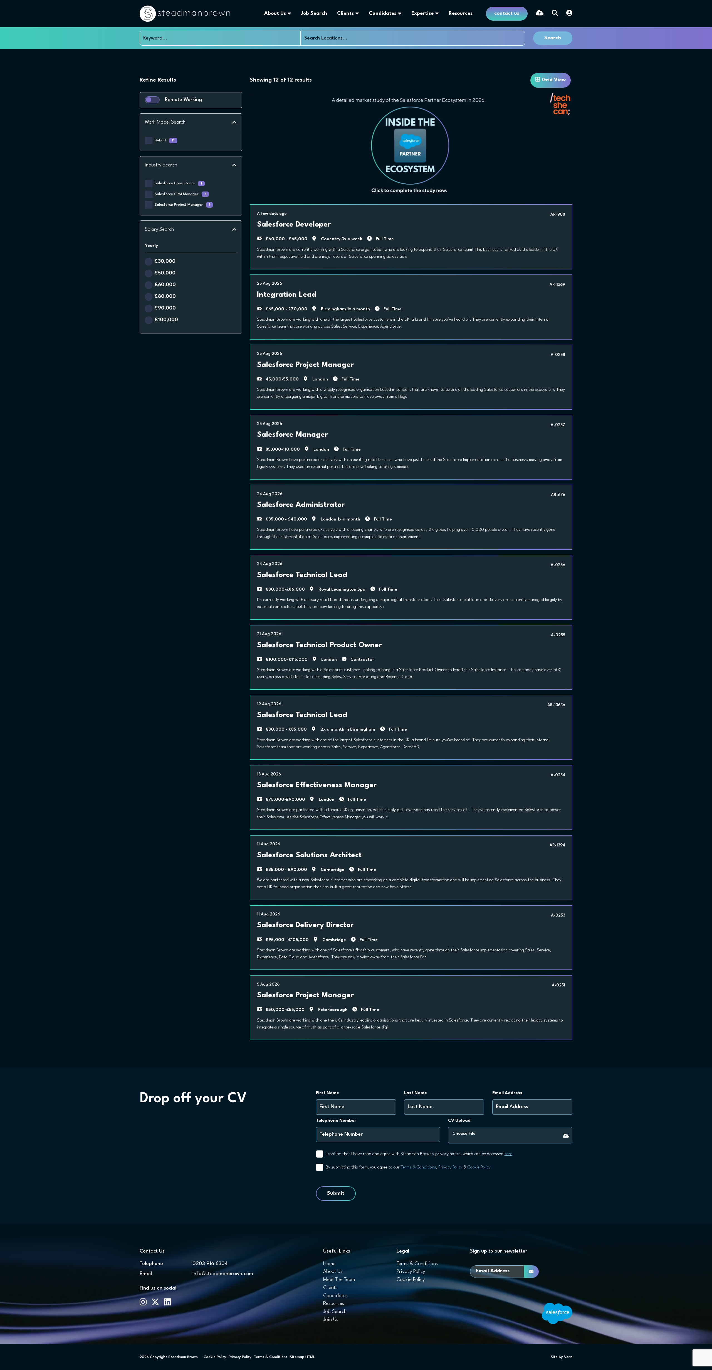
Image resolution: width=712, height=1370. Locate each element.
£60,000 (165, 285)
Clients (345, 13)
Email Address (507, 1093)
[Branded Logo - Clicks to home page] (185, 14)
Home (329, 1263)
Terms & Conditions (418, 1167)
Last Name (415, 1093)
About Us (275, 13)
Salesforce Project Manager (182, 205)
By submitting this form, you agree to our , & (408, 1167)
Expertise (422, 13)
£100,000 (166, 320)
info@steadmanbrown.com (222, 1273)
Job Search (314, 13)
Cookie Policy (479, 1167)
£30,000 (165, 261)
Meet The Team (339, 1279)
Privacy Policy (450, 1167)
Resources (461, 13)
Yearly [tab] (151, 246)
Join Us (330, 1319)
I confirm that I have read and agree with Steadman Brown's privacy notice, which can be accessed (419, 1154)
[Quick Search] (555, 13)
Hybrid (165, 140)
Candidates (382, 13)
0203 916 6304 (210, 1263)
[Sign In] (569, 13)
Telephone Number (336, 1120)
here (508, 1154)
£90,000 (165, 308)
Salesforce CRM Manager (180, 194)
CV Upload (459, 1120)
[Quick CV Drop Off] (539, 13)
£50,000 (165, 273)
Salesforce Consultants (178, 183)
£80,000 (165, 296)
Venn (568, 1357)
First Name (327, 1093)
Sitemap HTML (302, 1357)
